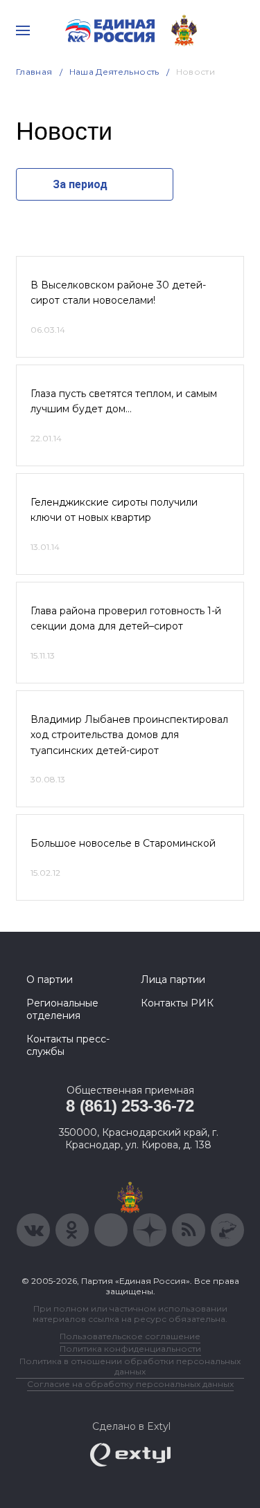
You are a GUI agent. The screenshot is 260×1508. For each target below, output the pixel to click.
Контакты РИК (177, 1003)
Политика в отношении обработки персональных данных (130, 1366)
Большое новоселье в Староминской (123, 843)
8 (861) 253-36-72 (130, 1105)
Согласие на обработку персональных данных (130, 1384)
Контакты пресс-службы (68, 1045)
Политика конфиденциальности (130, 1348)
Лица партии (173, 979)
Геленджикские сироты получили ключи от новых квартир (114, 510)
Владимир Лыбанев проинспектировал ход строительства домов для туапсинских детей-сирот (129, 735)
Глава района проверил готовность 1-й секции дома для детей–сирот (126, 618)
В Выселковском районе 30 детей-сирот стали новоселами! (118, 292)
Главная (34, 71)
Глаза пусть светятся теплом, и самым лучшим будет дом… (124, 401)
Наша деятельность (114, 71)
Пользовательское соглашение (130, 1336)
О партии (49, 979)
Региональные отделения (62, 1009)
